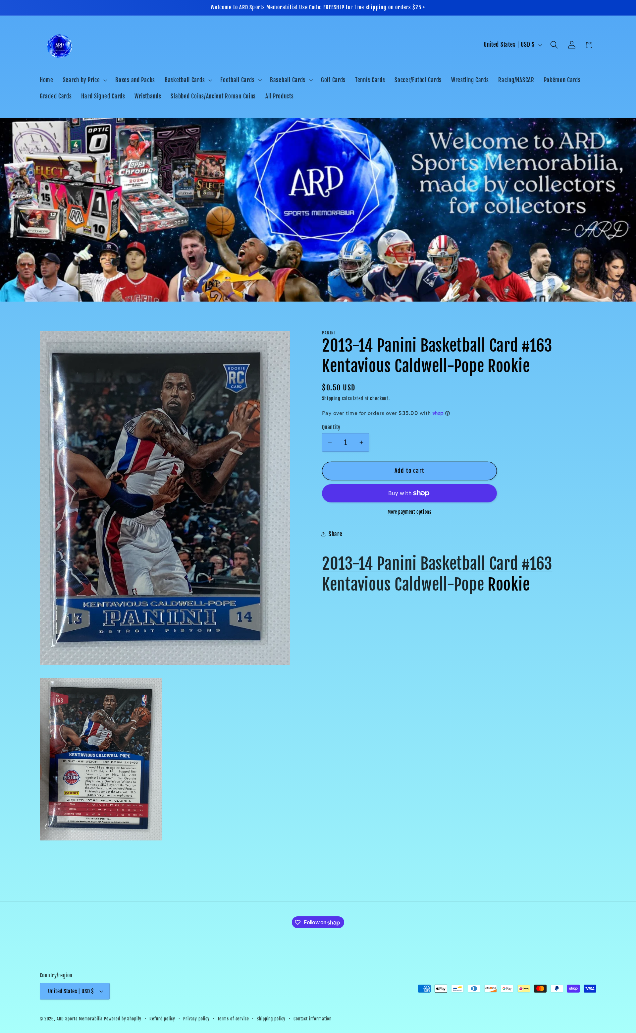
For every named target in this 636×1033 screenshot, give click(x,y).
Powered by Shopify (122, 1018)
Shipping (331, 398)
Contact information (312, 1018)
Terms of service (233, 1018)
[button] (84, 80)
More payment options (410, 512)
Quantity (331, 427)
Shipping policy (271, 1018)
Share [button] (336, 534)
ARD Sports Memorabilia (80, 1018)
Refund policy (162, 1018)
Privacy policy (196, 1018)
